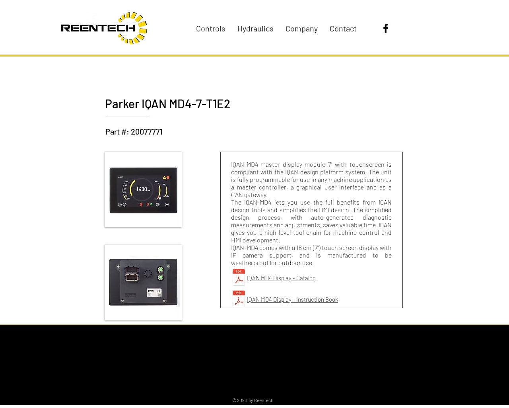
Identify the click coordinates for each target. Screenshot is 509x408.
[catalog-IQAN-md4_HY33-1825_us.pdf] (239, 278)
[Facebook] (386, 28)
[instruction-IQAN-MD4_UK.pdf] (239, 300)
